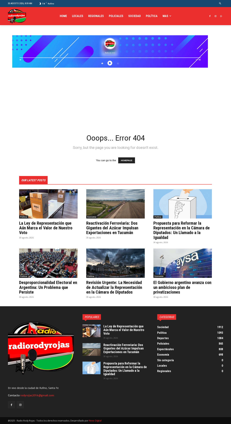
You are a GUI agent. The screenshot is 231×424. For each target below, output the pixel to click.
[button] (220, 3)
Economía (91, 217)
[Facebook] (210, 16)
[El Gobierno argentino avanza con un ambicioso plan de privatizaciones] (182, 263)
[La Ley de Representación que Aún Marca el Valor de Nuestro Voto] (48, 204)
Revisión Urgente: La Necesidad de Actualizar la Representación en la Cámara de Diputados (114, 287)
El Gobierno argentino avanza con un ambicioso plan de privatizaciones (182, 287)
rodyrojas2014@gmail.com (37, 395)
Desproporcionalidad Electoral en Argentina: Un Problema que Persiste (48, 287)
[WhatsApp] (221, 16)
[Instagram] (215, 16)
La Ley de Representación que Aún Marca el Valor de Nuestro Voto (45, 228)
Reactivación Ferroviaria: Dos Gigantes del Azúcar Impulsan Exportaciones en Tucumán (112, 228)
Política (23, 217)
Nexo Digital (95, 420)
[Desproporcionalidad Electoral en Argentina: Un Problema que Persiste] (48, 263)
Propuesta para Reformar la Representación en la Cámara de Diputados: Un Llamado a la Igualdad (181, 230)
